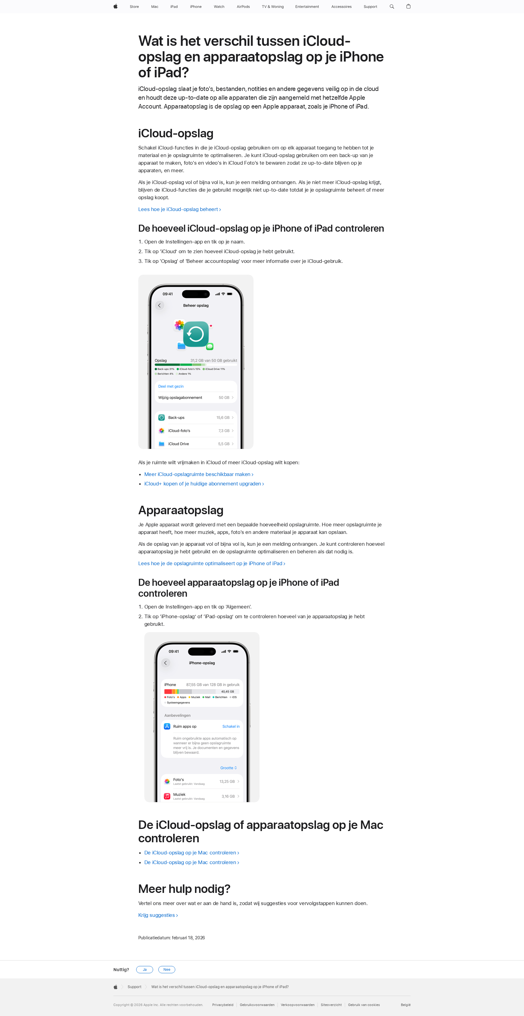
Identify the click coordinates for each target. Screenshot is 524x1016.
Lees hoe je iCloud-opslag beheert (178, 209)
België (406, 1005)
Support (134, 987)
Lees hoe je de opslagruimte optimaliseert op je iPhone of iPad (210, 563)
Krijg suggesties (156, 915)
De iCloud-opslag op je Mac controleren (190, 853)
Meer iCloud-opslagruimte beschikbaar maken (197, 474)
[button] (392, 6)
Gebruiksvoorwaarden (257, 1005)
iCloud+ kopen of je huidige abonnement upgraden (202, 484)
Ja (145, 969)
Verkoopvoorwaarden (297, 1005)
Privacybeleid (222, 1005)
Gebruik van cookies (364, 1005)
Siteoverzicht (331, 1005)
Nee (166, 969)
